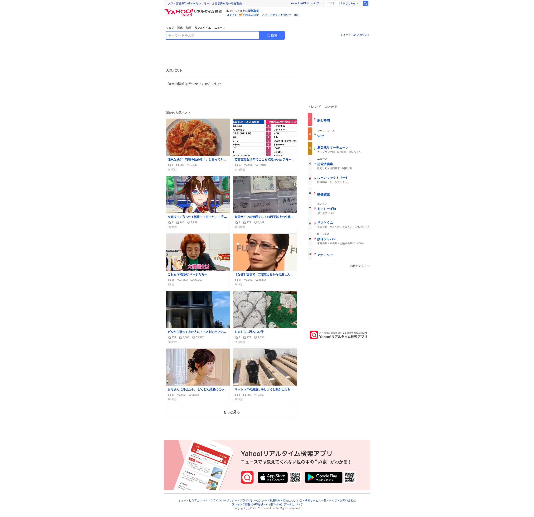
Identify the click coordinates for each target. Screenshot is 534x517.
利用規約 (275, 500)
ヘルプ (315, 3)
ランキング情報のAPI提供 (247, 504)
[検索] (365, 3)
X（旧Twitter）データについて (284, 504)
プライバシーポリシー (223, 500)
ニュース (219, 27)
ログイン (231, 14)
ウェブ (170, 27)
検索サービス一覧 (315, 500)
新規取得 (253, 10)
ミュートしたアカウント (355, 34)
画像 (180, 27)
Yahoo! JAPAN (300, 3)
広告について (291, 500)
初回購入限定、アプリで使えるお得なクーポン (271, 14)
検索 (274, 35)
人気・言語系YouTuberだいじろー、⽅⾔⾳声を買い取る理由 (205, 3)
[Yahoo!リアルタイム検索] (194, 10)
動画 (188, 27)
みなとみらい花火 (352, 3)
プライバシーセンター (253, 500)
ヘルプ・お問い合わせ (342, 500)
